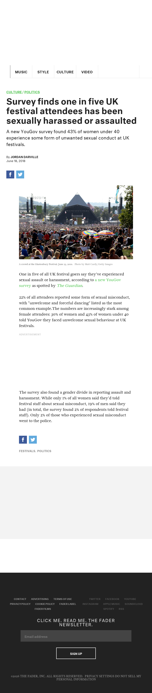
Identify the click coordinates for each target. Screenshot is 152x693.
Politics (32, 91)
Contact (20, 599)
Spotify (108, 608)
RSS (121, 608)
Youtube (130, 599)
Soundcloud (134, 603)
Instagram (90, 603)
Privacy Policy (20, 603)
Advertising (40, 599)
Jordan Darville (24, 156)
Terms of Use (62, 599)
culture (14, 91)
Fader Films (43, 608)
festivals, (27, 450)
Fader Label (67, 603)
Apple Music (111, 603)
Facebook (112, 599)
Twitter (95, 599)
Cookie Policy (45, 603)
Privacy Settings (99, 676)
